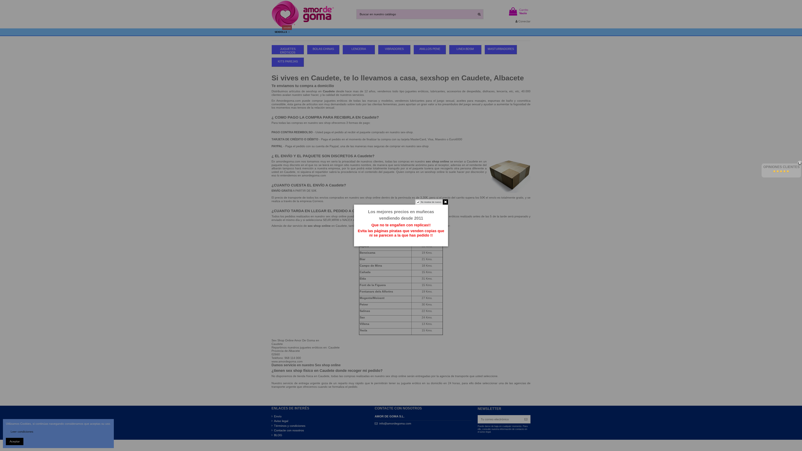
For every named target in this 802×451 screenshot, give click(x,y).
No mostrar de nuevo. (431, 202)
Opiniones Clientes (781, 167)
